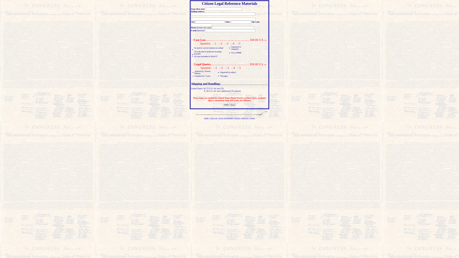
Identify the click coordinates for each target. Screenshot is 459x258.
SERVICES (245, 118)
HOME (206, 118)
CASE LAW (213, 118)
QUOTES (237, 118)
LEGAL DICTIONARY (226, 118)
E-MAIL (252, 118)
